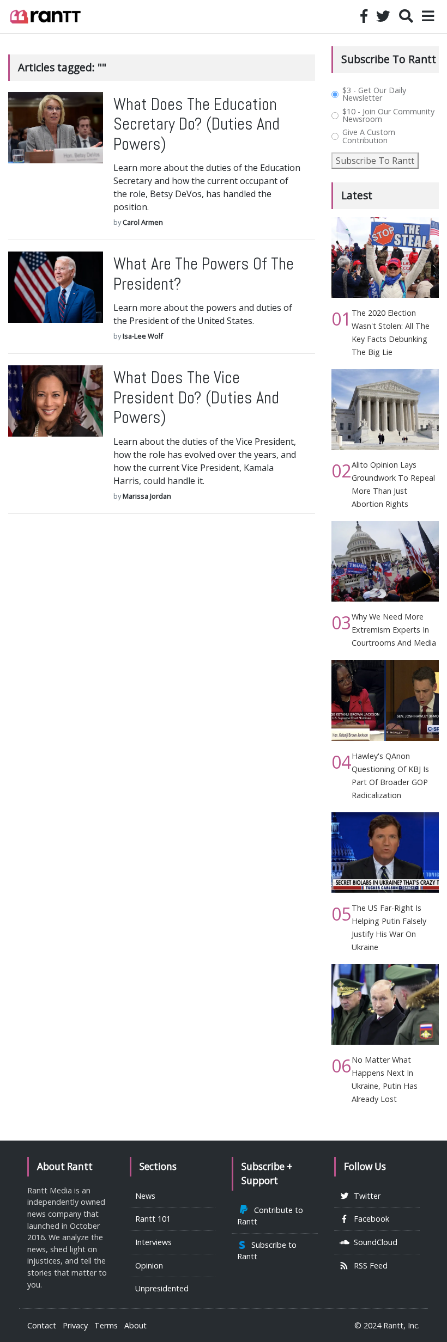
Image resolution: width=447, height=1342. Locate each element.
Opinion (149, 1265)
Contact (41, 1325)
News (145, 1196)
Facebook (369, 1219)
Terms (106, 1325)
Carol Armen (143, 222)
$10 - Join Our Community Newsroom (388, 116)
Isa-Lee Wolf (143, 336)
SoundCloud (373, 1242)
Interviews (153, 1242)
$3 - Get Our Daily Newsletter (374, 94)
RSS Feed (368, 1265)
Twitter (364, 1196)
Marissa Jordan (147, 496)
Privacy (75, 1325)
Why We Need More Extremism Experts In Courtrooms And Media (394, 629)
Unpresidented (162, 1288)
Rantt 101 (153, 1219)
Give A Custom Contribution (368, 136)
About (135, 1325)
